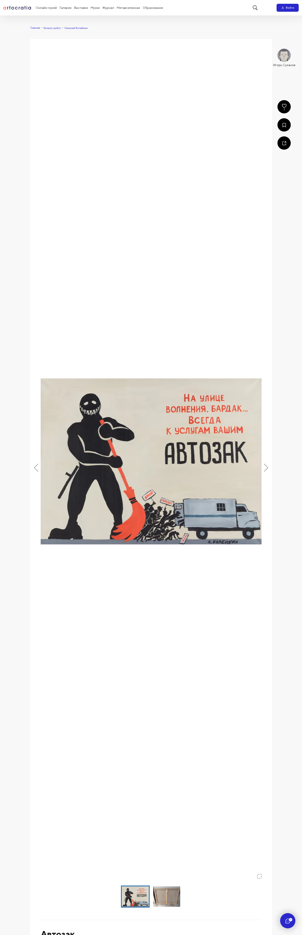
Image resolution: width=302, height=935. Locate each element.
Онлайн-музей (46, 8)
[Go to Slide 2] (166, 896)
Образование (153, 8)
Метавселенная (128, 8)
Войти (290, 7)
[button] (151, 461)
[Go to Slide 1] (135, 896)
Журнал (108, 8)
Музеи (95, 8)
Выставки (81, 8)
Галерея (65, 8)
